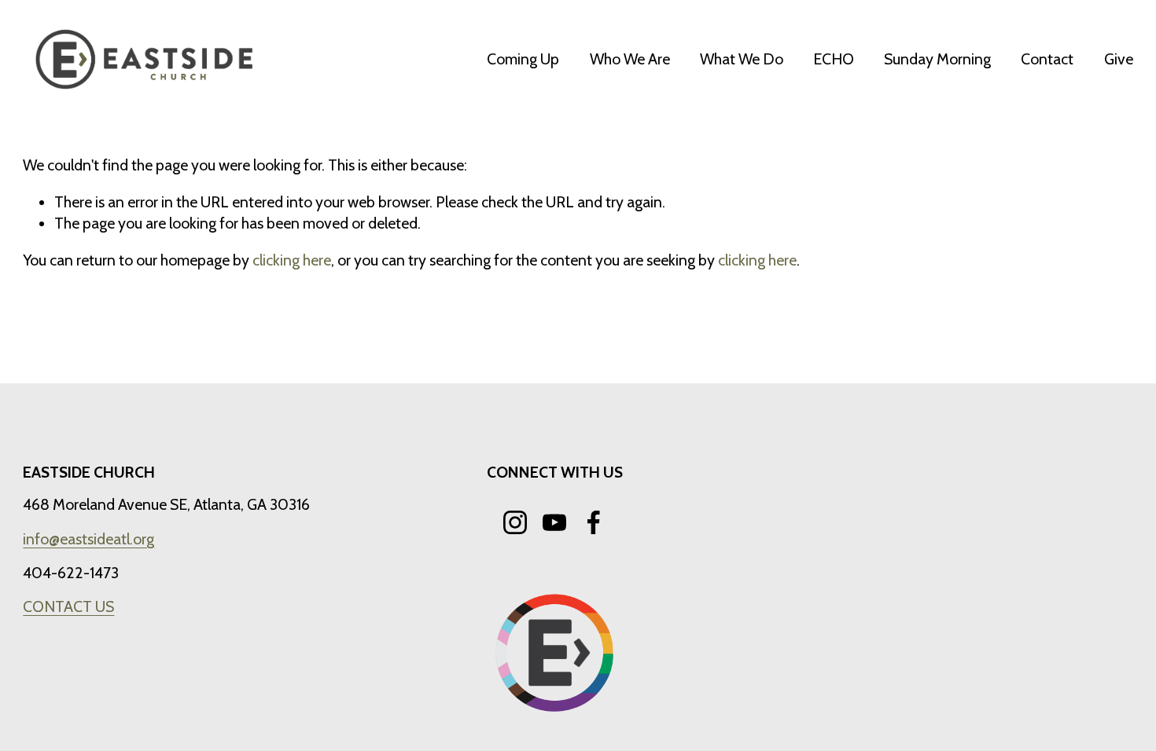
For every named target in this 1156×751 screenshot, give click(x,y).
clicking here (291, 260)
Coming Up (523, 58)
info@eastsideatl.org (88, 538)
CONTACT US (68, 606)
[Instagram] (515, 522)
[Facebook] (593, 522)
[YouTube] (554, 522)
